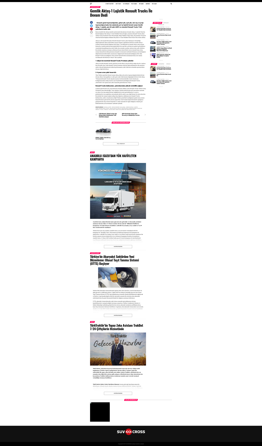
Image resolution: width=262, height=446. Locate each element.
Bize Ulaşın (154, 3)
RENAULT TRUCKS (100, 109)
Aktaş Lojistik (108, 107)
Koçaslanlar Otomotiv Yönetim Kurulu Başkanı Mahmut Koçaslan (126, 108)
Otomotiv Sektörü (109, 3)
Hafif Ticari (118, 3)
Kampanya (148, 3)
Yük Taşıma (141, 3)
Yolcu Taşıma (134, 3)
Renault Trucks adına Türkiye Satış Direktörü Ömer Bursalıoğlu (120, 109)
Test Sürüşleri (126, 3)
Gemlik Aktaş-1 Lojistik (132, 107)
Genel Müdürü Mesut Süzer (102, 108)
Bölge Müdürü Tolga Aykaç (119, 107)
